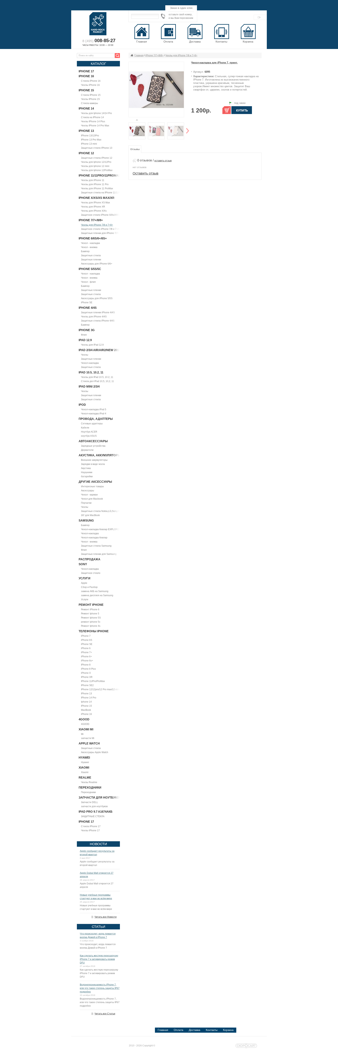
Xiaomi (84, 772)
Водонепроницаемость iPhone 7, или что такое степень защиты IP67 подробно (100, 988)
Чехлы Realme (89, 782)
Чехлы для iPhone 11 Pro (95, 184)
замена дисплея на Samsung (97, 595)
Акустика (86, 468)
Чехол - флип (88, 282)
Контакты (212, 1030)
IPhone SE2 (87, 685)
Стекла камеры (89, 103)
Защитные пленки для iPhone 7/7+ (100, 233)
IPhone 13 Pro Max (91, 139)
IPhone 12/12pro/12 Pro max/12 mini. (100, 689)
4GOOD (85, 724)
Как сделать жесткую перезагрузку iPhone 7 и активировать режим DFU (99, 959)
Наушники (86, 472)
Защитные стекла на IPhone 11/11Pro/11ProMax (107, 192)
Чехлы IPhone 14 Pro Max (95, 125)
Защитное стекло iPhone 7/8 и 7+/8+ (101, 229)
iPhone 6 (86, 648)
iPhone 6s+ (87, 660)
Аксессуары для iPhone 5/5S (96, 298)
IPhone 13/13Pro (90, 135)
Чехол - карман (89, 494)
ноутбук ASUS (89, 436)
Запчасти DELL (89, 802)
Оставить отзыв (145, 173)
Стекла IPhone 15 (91, 95)
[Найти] (116, 55)
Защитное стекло (90, 573)
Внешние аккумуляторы (94, 460)
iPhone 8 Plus (88, 668)
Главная (139, 55)
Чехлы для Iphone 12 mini (95, 166)
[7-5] (175, 130)
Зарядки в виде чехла (93, 464)
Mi (82, 734)
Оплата (178, 1030)
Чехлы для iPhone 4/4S (94, 316)
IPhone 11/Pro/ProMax (93, 681)
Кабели (85, 427)
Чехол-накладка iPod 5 (93, 409)
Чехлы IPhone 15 (90, 99)
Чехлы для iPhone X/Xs (94, 210)
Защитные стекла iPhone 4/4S (97, 320)
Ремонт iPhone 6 (90, 609)
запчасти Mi (87, 738)
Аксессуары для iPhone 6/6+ (96, 263)
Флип (84, 334)
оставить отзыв (163, 160)
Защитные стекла (91, 255)
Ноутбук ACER (89, 431)
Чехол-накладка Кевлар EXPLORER (101, 529)
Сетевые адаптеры (92, 423)
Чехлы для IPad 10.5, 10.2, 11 (97, 377)
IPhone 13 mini (89, 143)
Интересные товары (92, 486)
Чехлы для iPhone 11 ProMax (97, 188)
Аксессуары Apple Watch (94, 752)
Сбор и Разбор (89, 587)
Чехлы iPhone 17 (90, 830)
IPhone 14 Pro (88, 697)
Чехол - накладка (90, 243)
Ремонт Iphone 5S (91, 617)
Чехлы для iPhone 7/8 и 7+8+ (97, 225)
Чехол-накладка (90, 363)
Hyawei (85, 762)
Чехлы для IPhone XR (93, 206)
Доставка (194, 1030)
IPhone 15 (86, 706)
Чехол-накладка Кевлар (94, 537)
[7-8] (156, 89)
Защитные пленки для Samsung (99, 554)
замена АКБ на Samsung (94, 591)
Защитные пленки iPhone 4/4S (98, 312)
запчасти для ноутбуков (94, 806)
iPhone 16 (86, 714)
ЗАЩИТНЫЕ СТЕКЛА (92, 816)
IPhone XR (87, 677)
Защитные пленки (91, 259)
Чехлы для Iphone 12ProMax (96, 170)
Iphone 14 (86, 701)
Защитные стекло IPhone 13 (96, 148)
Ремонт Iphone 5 (90, 613)
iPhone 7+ (86, 652)
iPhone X (86, 673)
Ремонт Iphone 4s (90, 626)
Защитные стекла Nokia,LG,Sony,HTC (102, 511)
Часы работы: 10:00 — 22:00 (97, 45)
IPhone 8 (86, 664)
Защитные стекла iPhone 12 (96, 158)
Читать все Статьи (104, 1013)
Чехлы (84, 354)
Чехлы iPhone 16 (90, 85)
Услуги (84, 599)
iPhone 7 (86, 636)
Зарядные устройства (93, 446)
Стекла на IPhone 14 (92, 117)
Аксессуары (87, 490)
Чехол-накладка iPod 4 (93, 413)
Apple (84, 583)
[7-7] (156, 130)
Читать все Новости (105, 917)
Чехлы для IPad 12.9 (92, 344)
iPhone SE (86, 302)
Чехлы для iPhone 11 (92, 180)
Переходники (88, 792)
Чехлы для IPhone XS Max (95, 202)
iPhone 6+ (86, 656)
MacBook (86, 710)
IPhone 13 (86, 693)
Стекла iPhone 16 (91, 81)
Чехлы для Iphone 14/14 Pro (96, 113)
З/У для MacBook (90, 515)
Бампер (85, 251)
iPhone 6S (86, 640)
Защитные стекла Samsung (96, 545)
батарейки (87, 476)
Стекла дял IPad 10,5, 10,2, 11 (97, 381)
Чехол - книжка (89, 247)
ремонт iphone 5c (90, 621)
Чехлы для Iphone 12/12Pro (96, 162)
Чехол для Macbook (92, 498)
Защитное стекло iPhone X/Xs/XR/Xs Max (103, 215)
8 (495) (98, 41)
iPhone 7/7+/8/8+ (154, 55)
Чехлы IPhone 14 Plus (93, 121)
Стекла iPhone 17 (91, 826)
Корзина (248, 41)
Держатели (87, 450)
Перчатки (86, 503)
